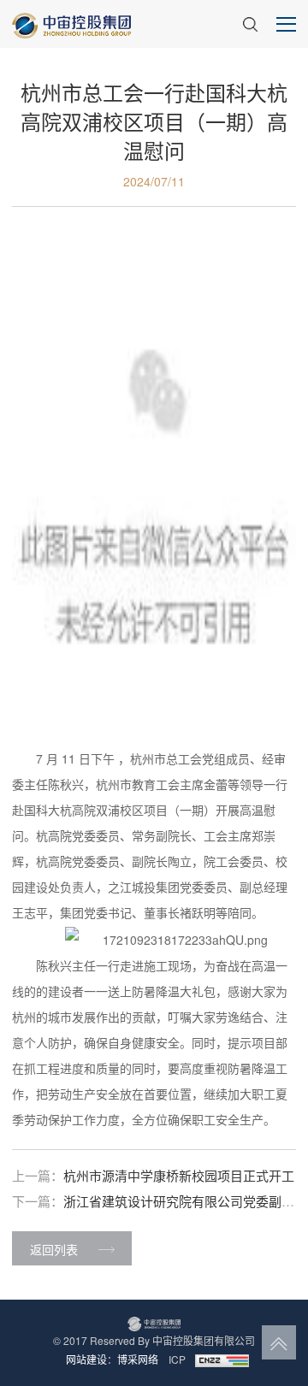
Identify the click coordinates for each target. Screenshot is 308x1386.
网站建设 (86, 1359)
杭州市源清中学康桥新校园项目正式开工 (178, 1175)
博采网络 (137, 1359)
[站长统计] (221, 1359)
